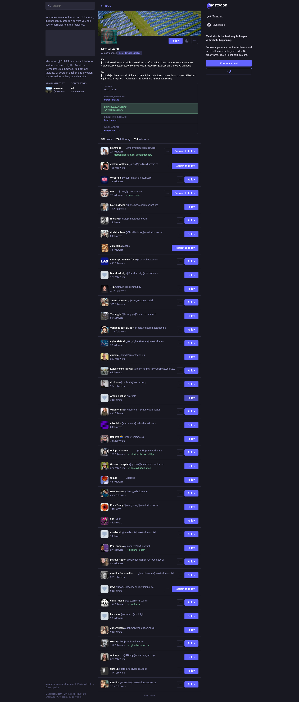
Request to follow (185, 151)
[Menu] (195, 41)
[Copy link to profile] (187, 41)
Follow (175, 40)
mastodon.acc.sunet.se (129, 53)
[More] (167, 151)
